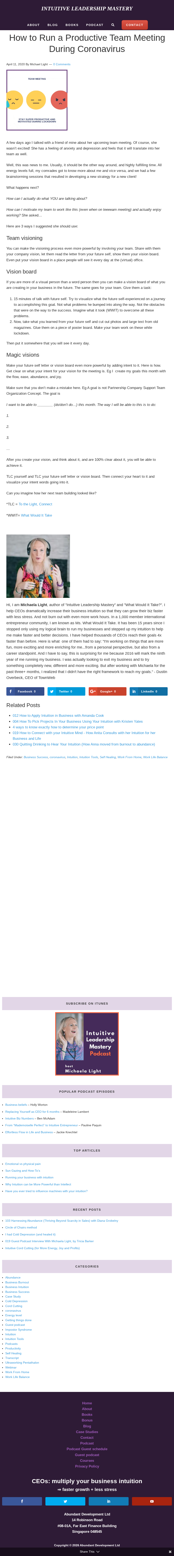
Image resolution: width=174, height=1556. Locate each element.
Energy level (13, 1315)
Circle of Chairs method (21, 1227)
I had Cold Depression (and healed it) (30, 1234)
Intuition (72, 757)
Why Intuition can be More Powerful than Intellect (38, 1184)
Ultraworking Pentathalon (22, 1362)
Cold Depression (16, 1301)
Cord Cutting (13, 1306)
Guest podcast (15, 1324)
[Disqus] (87, 824)
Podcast (87, 1443)
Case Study (13, 1296)
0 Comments (61, 64)
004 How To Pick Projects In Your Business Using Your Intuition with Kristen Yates (78, 722)
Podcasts (11, 1343)
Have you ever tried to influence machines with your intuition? (46, 1191)
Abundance (13, 1277)
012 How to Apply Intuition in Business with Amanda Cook (58, 716)
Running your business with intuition (29, 1177)
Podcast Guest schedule (87, 1449)
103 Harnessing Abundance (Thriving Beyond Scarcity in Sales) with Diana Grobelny (61, 1220)
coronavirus (57, 757)
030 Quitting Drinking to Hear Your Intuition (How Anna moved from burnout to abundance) (84, 744)
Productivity (13, 1348)
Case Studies (87, 1432)
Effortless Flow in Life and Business (29, 1132)
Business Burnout (17, 1282)
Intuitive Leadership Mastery (87, 8)
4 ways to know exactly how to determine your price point (58, 727)
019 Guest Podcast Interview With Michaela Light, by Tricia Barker (49, 1241)
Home (87, 1403)
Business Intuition (17, 1287)
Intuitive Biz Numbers (19, 1118)
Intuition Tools (88, 757)
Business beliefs (16, 1104)
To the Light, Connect (35, 504)
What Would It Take (36, 515)
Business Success (36, 757)
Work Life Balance (155, 757)
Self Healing (108, 757)
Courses (87, 1461)
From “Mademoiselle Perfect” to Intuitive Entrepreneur (41, 1125)
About (87, 1409)
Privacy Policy (87, 1466)
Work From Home (130, 757)
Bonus (87, 1420)
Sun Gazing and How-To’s (22, 1170)
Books (87, 1415)
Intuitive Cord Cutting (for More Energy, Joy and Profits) (42, 1248)
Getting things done (18, 1320)
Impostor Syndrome (18, 1329)
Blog (87, 1426)
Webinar (11, 1367)
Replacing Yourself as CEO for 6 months (32, 1111)
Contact (87, 1438)
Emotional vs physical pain (23, 1164)
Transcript (12, 1358)
